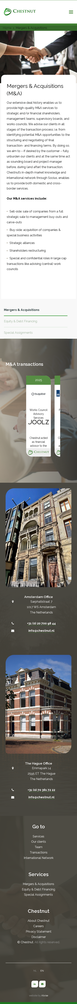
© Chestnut (25, 942)
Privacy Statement (38, 931)
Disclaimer (38, 937)
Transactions (38, 852)
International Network (38, 858)
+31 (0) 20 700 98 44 (41, 623)
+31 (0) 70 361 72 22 (41, 790)
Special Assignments (18, 332)
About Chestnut (39, 920)
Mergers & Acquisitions (21, 310)
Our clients (38, 841)
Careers (38, 926)
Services (38, 836)
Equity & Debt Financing (20, 321)
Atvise (44, 995)
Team (38, 847)
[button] (71, 12)
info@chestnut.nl (41, 630)
